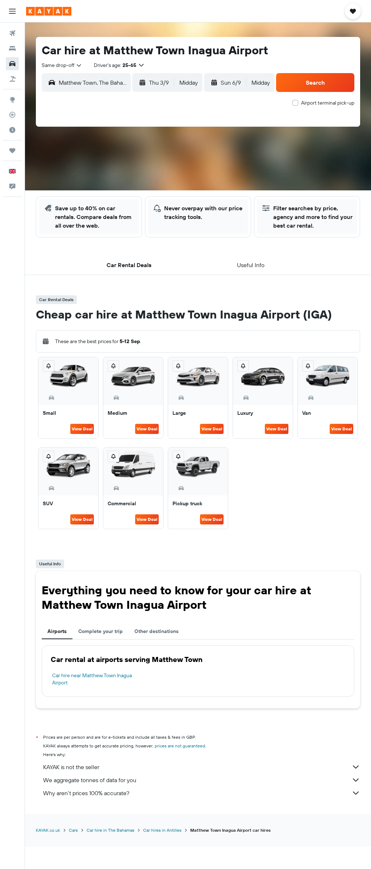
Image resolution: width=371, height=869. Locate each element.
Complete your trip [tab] (100, 631)
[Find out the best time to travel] (12, 130)
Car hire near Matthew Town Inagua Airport (92, 679)
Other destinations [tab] (156, 631)
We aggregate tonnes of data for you (89, 780)
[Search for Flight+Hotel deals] (12, 79)
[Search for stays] (12, 48)
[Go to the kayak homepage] (48, 11)
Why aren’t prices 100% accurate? (86, 793)
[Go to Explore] (12, 99)
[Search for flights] (12, 33)
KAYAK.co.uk (48, 830)
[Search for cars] (12, 63)
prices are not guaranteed (180, 745)
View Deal (82, 428)
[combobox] (62, 65)
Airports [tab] (57, 631)
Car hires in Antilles (162, 830)
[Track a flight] (12, 114)
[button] (12, 11)
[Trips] (12, 150)
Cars (73, 830)
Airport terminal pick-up (327, 103)
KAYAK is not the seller (71, 767)
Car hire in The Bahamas (110, 830)
